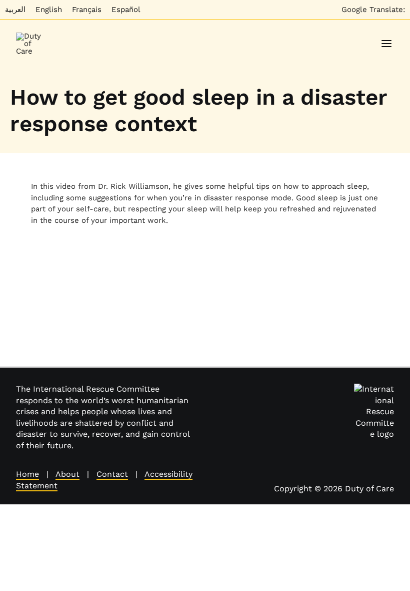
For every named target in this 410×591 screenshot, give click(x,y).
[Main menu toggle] (386, 44)
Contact (112, 474)
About (68, 474)
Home (27, 474)
